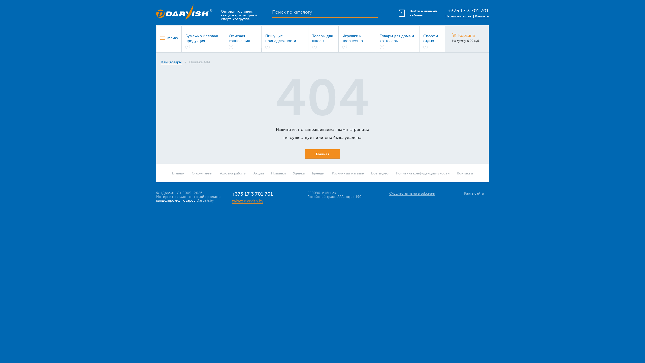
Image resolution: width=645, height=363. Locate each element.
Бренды (318, 173)
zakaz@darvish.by (247, 201)
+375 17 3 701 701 (468, 11)
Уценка (299, 173)
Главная (178, 173)
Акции (258, 173)
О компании (202, 173)
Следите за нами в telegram (412, 193)
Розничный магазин (348, 173)
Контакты (482, 16)
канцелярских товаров (176, 200)
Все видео (380, 173)
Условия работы (232, 173)
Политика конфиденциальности (422, 173)
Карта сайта (474, 193)
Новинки (278, 173)
